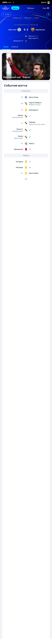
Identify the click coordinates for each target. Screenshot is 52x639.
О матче (14, 47)
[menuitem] (17, 8)
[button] (45, 8)
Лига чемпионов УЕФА (5, 8)
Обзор (6, 47)
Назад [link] (7, 14)
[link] (15, 8)
